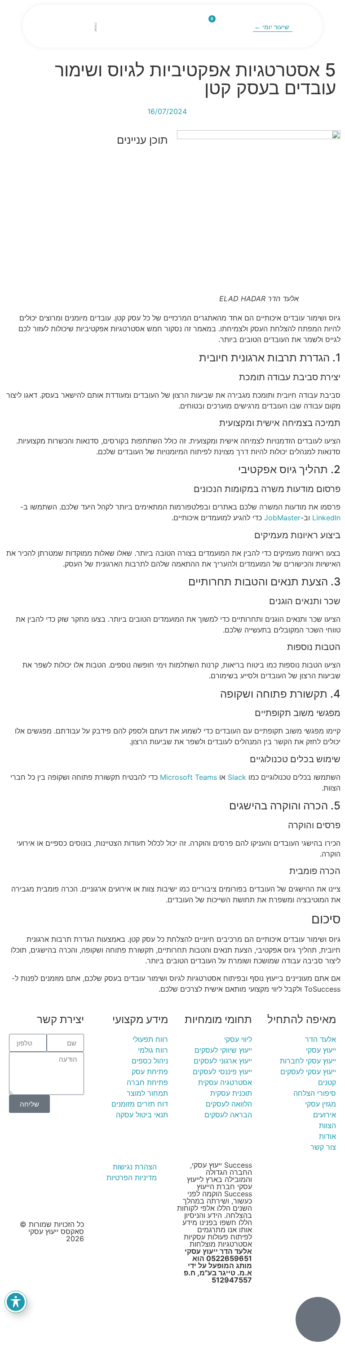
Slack (237, 777)
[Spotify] (48, 1197)
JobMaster (282, 517)
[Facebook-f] (48, 1172)
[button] (174, 26)
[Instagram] (23, 1172)
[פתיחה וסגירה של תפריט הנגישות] (16, 1302)
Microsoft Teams (188, 777)
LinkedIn (326, 517)
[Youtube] (73, 1172)
